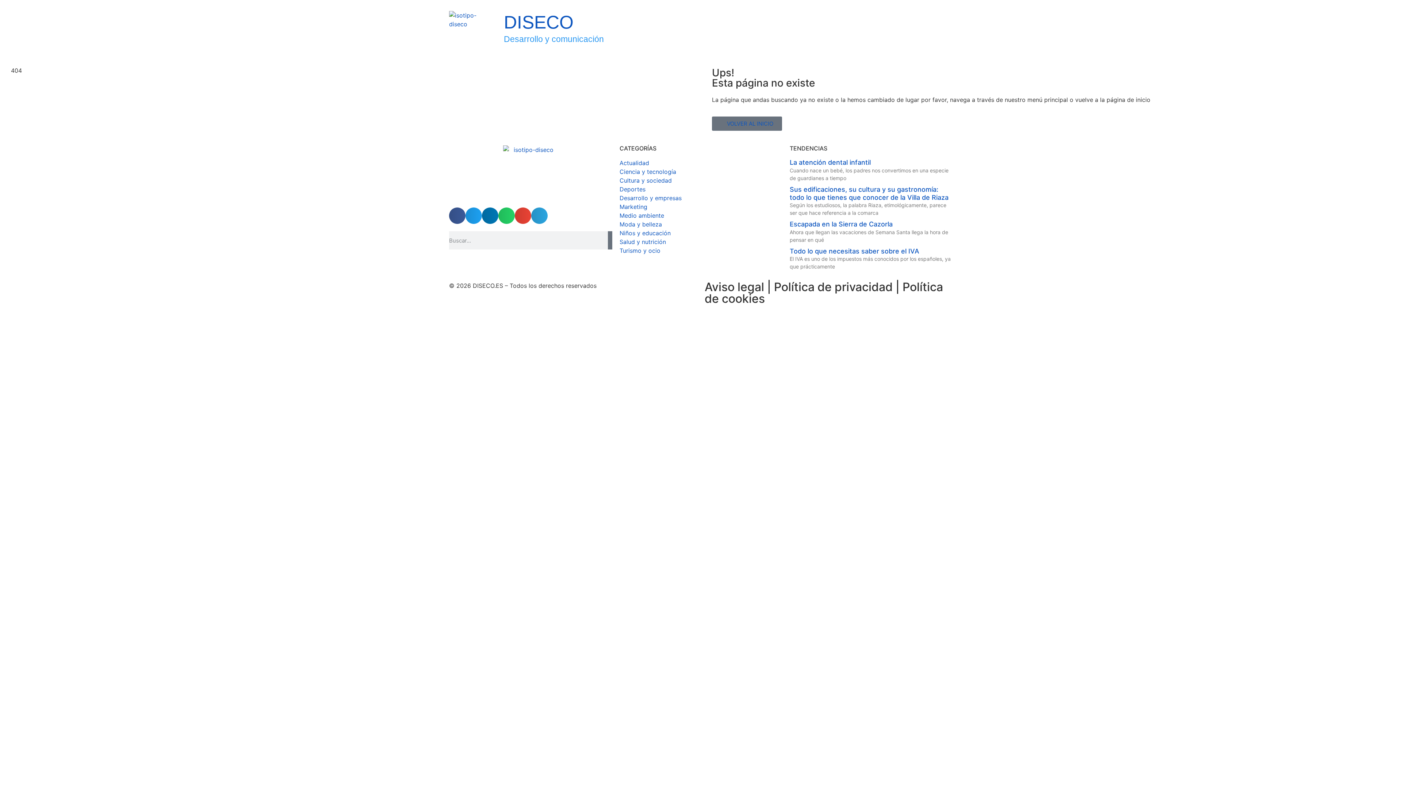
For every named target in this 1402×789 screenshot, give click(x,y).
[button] (457, 215)
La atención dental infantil (830, 162)
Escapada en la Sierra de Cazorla (841, 224)
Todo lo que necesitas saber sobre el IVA (854, 251)
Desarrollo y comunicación (554, 39)
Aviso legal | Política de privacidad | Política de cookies (824, 293)
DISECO (539, 22)
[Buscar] (610, 240)
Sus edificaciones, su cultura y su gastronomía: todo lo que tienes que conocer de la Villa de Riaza (869, 193)
